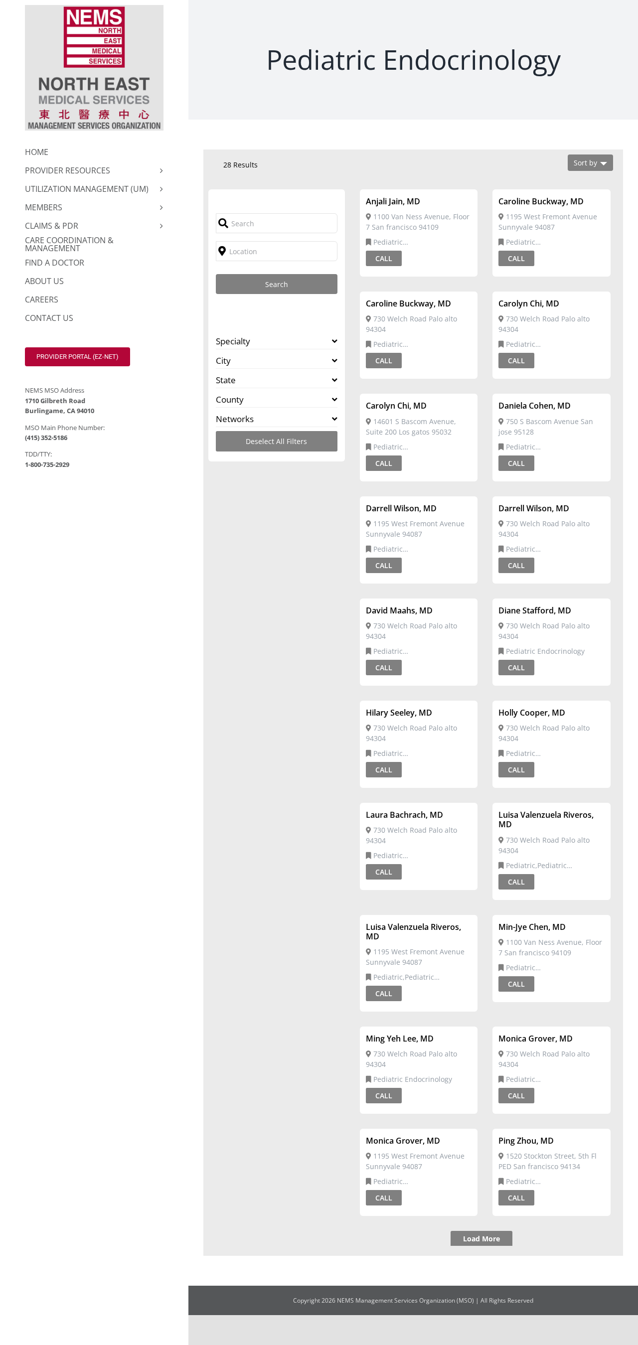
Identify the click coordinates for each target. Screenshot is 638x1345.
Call (383, 258)
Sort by (585, 162)
